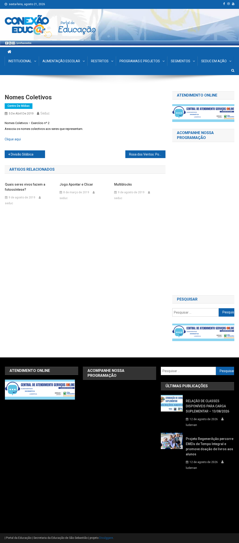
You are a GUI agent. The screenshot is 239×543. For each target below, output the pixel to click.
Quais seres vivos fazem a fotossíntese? (25, 187)
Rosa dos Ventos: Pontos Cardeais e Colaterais (147, 154)
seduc (45, 113)
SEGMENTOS (180, 61)
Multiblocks (123, 184)
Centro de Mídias (18, 105)
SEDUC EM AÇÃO (214, 61)
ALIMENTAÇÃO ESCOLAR (61, 61)
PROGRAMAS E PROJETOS (140, 61)
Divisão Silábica (22, 154)
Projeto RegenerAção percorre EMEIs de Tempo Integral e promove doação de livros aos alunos (209, 446)
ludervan (191, 425)
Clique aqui (13, 139)
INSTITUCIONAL (20, 61)
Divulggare (106, 538)
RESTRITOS (100, 61)
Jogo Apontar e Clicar (76, 184)
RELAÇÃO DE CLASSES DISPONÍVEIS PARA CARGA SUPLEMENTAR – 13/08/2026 (207, 406)
